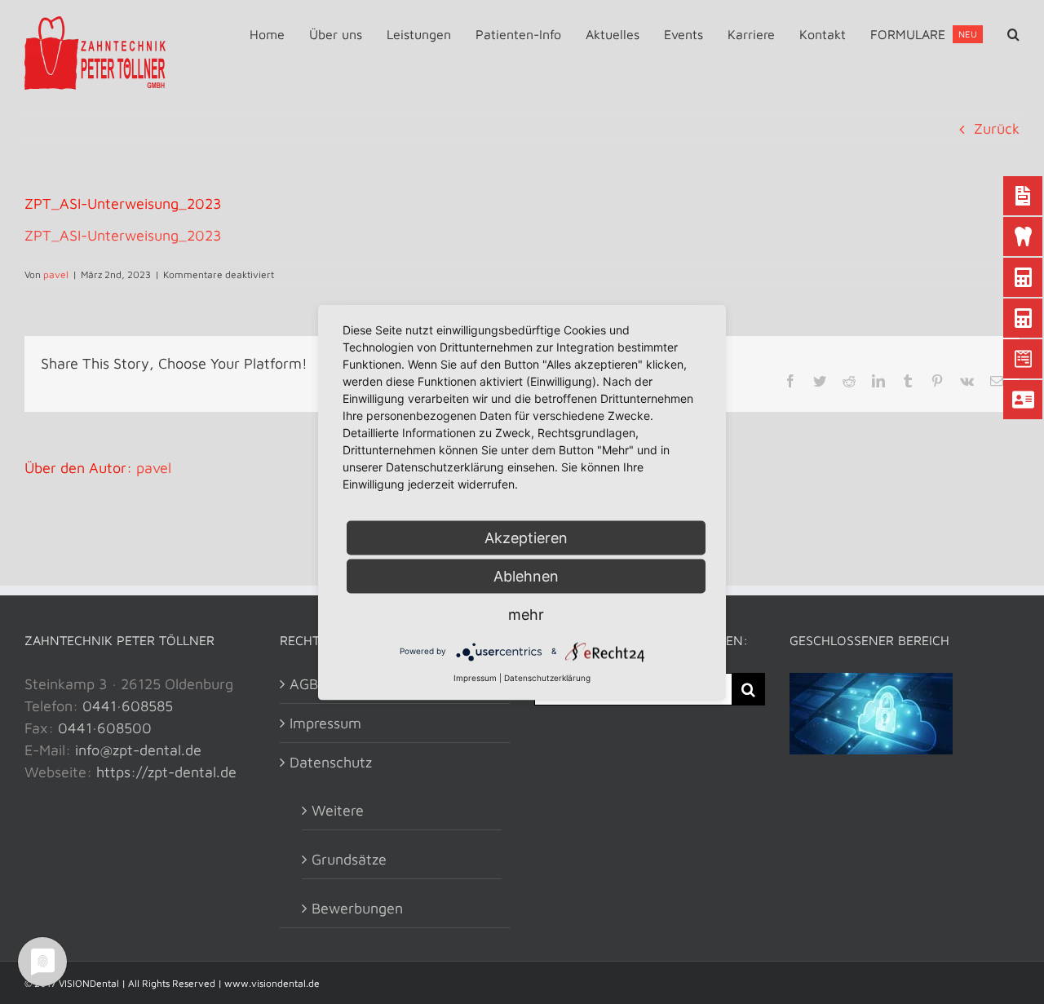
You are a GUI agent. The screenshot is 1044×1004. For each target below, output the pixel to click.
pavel (56, 274)
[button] (1013, 34)
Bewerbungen (357, 908)
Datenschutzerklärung (547, 677)
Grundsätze (349, 859)
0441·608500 (105, 727)
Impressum (325, 723)
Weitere (338, 810)
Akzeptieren (526, 537)
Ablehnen (526, 575)
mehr (526, 613)
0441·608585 (127, 705)
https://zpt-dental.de (166, 772)
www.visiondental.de (272, 983)
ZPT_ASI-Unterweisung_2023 (123, 235)
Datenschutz (331, 762)
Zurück (997, 128)
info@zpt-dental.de (138, 750)
